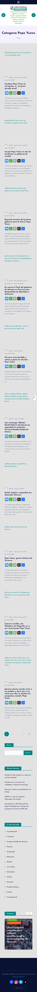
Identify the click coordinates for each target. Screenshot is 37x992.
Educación (10, 857)
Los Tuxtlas (11, 867)
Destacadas (11, 852)
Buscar (9, 745)
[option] (18, 934)
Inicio (18, 38)
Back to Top (19, 988)
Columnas (10, 836)
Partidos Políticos (13, 887)
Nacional (10, 882)
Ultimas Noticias (14, 923)
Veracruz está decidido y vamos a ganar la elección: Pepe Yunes (16, 360)
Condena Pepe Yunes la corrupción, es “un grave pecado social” (15, 86)
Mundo (9, 877)
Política (9, 892)
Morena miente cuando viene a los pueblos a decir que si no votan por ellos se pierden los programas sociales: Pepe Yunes (18, 693)
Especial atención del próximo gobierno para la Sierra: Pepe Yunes (18, 222)
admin (11, 77)
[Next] (30, 913)
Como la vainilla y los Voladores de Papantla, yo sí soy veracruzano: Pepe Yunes (17, 626)
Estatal (9, 862)
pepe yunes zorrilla (20, 145)
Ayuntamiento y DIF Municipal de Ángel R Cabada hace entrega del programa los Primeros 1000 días (16, 806)
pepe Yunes (8, 283)
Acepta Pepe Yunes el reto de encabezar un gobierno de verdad (18, 154)
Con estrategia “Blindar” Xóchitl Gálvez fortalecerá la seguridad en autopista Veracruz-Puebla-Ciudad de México (17, 427)
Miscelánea (11, 872)
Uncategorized (12, 897)
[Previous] (27, 913)
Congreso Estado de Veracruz (17, 841)
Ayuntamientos (12, 831)
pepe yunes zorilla (20, 77)
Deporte (10, 846)
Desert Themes (19, 976)
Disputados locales (20, 281)
